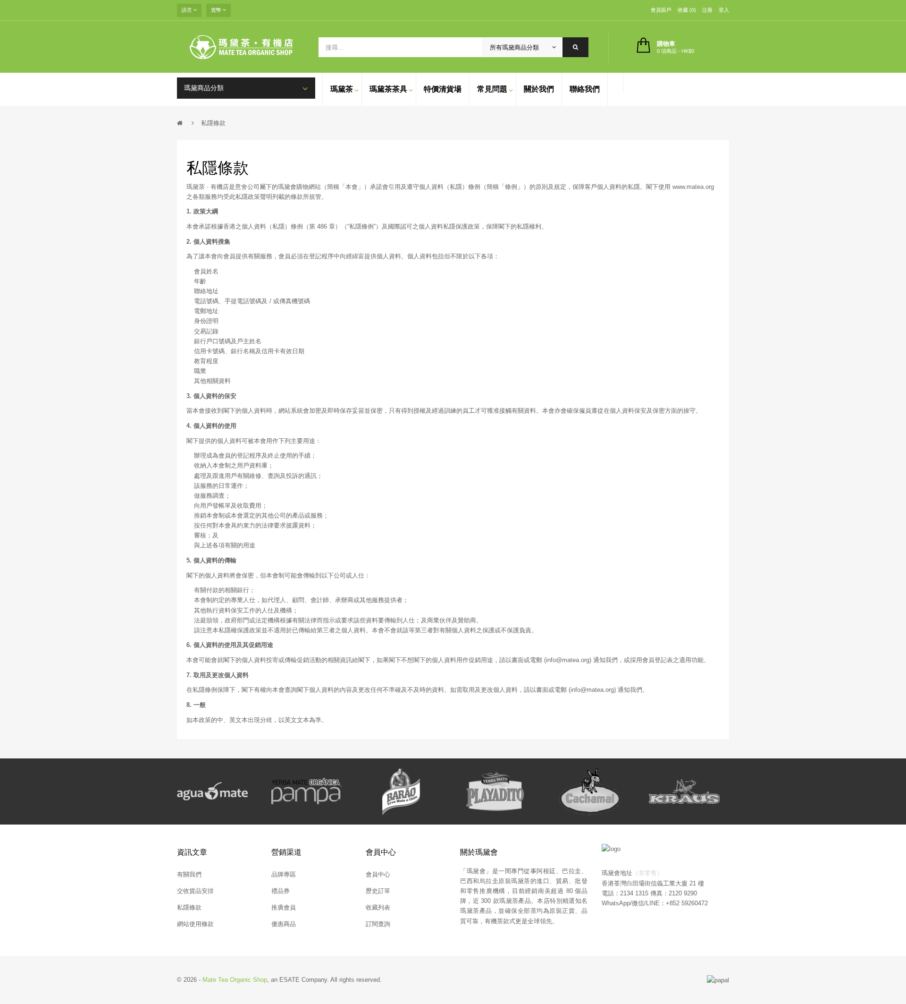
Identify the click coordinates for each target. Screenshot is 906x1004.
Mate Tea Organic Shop (234, 979)
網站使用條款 (195, 923)
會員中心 (378, 874)
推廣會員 (283, 907)
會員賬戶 (661, 10)
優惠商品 (283, 923)
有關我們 (189, 874)
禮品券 (280, 890)
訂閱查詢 (378, 923)
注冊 (707, 10)
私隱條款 (213, 123)
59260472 (694, 903)
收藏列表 (378, 907)
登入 (724, 10)
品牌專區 (283, 874)
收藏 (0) (687, 10)
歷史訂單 (378, 890)
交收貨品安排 (195, 890)
